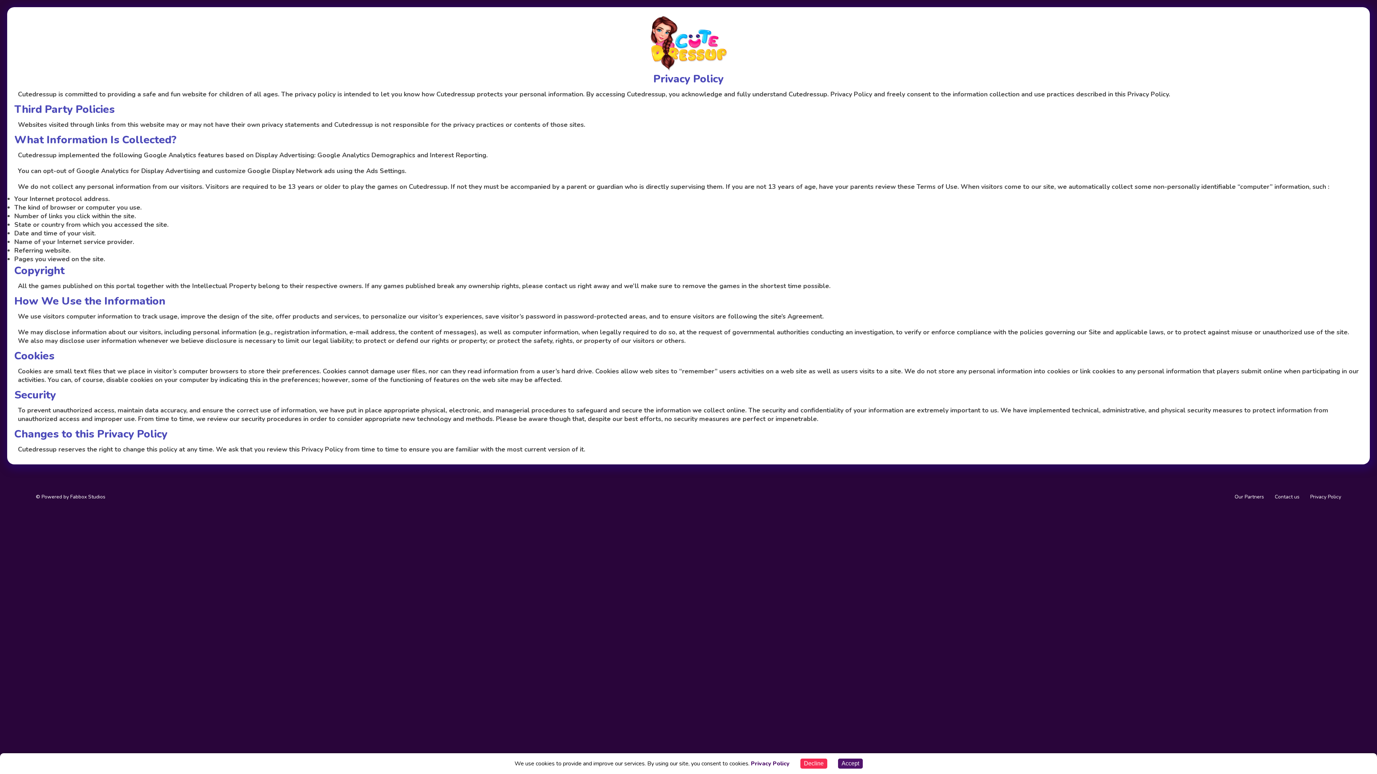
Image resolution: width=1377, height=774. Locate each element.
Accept (850, 763)
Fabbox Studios (87, 496)
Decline (814, 763)
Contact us (1287, 496)
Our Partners (1249, 496)
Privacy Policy (1325, 496)
